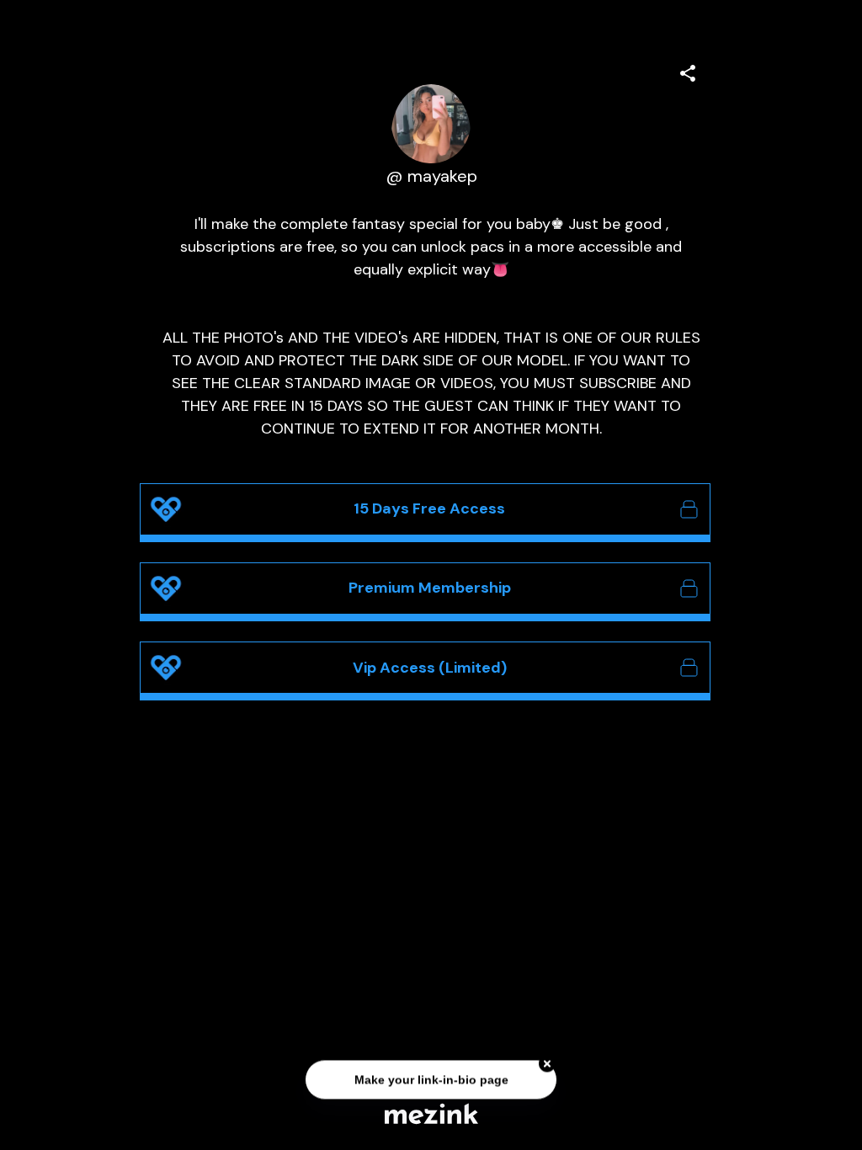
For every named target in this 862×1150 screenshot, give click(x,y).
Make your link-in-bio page (431, 1080)
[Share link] (688, 70)
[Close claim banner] (547, 1064)
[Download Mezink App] (431, 1113)
